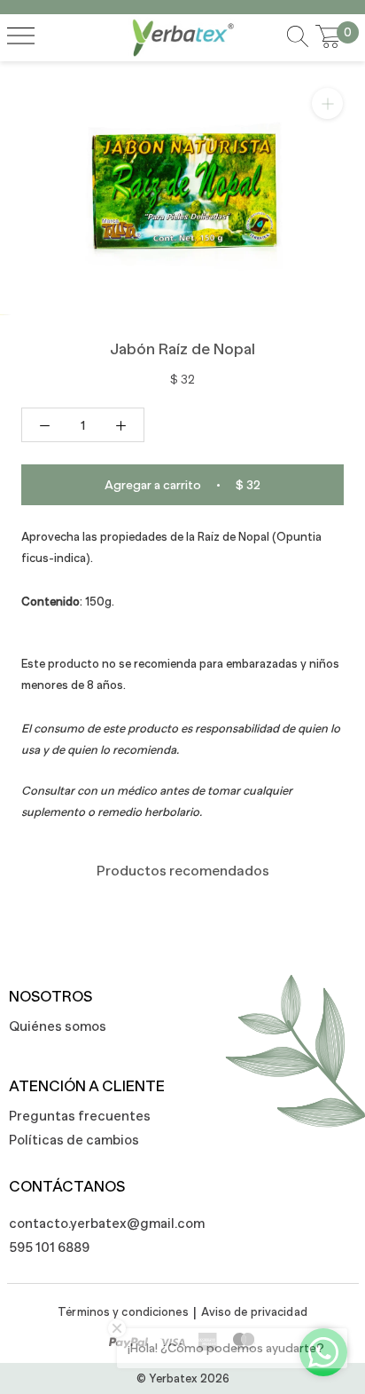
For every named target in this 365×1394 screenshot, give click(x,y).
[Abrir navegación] (21, 37)
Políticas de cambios (74, 1139)
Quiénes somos (57, 1026)
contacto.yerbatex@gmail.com (97, 1223)
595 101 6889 (49, 1247)
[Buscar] (297, 38)
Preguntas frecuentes (80, 1115)
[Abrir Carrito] (328, 37)
